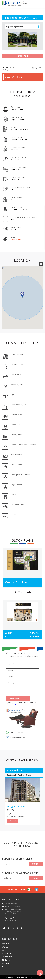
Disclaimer (6, 960)
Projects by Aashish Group (19, 775)
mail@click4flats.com (18, 737)
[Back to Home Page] (14, 5)
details (13, 821)
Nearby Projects (14, 770)
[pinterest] (18, 929)
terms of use (19, 705)
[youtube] (13, 929)
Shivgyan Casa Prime (16, 806)
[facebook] (9, 929)
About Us (5, 944)
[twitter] (4, 929)
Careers (5, 950)
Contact (22, 56)
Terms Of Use (7, 953)
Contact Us (6, 963)
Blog (4, 966)
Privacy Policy (7, 957)
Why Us (5, 947)
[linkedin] (22, 929)
